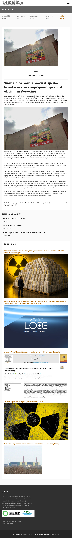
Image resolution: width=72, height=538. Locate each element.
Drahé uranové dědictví (12, 225)
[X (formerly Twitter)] (38, 75)
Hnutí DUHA (23, 534)
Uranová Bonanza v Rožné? (14, 218)
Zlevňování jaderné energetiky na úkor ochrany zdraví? (24, 402)
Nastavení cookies (7, 523)
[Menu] (68, 3)
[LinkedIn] (34, 75)
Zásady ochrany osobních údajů (11, 521)
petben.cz (56, 534)
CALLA (30, 534)
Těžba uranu (62, 17)
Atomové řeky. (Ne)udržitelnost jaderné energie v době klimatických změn (32, 352)
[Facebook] (30, 75)
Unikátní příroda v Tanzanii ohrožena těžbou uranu (24, 232)
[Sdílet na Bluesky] (42, 75)
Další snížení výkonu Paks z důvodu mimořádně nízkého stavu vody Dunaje (32, 444)
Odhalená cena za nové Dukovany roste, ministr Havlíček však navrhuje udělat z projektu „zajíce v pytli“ (34, 252)
